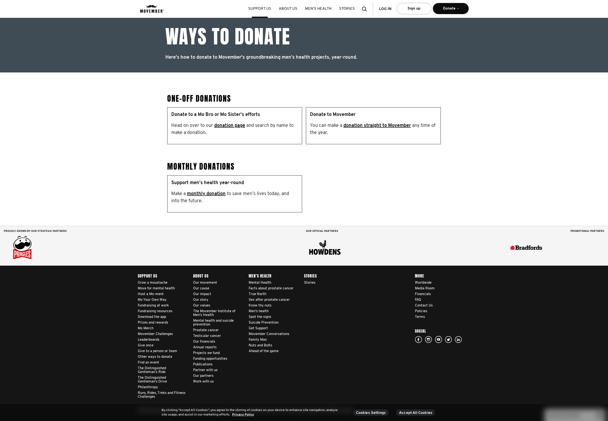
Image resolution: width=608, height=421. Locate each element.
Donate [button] (446, 10)
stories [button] (347, 9)
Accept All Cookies (415, 413)
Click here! (428, 339)
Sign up (414, 8)
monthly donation (206, 193)
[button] (366, 9)
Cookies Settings (371, 413)
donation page (229, 125)
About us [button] (288, 9)
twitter (448, 339)
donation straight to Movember (377, 125)
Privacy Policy (243, 414)
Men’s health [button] (318, 9)
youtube (438, 339)
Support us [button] (259, 9)
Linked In (458, 339)
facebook (418, 339)
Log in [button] (385, 9)
